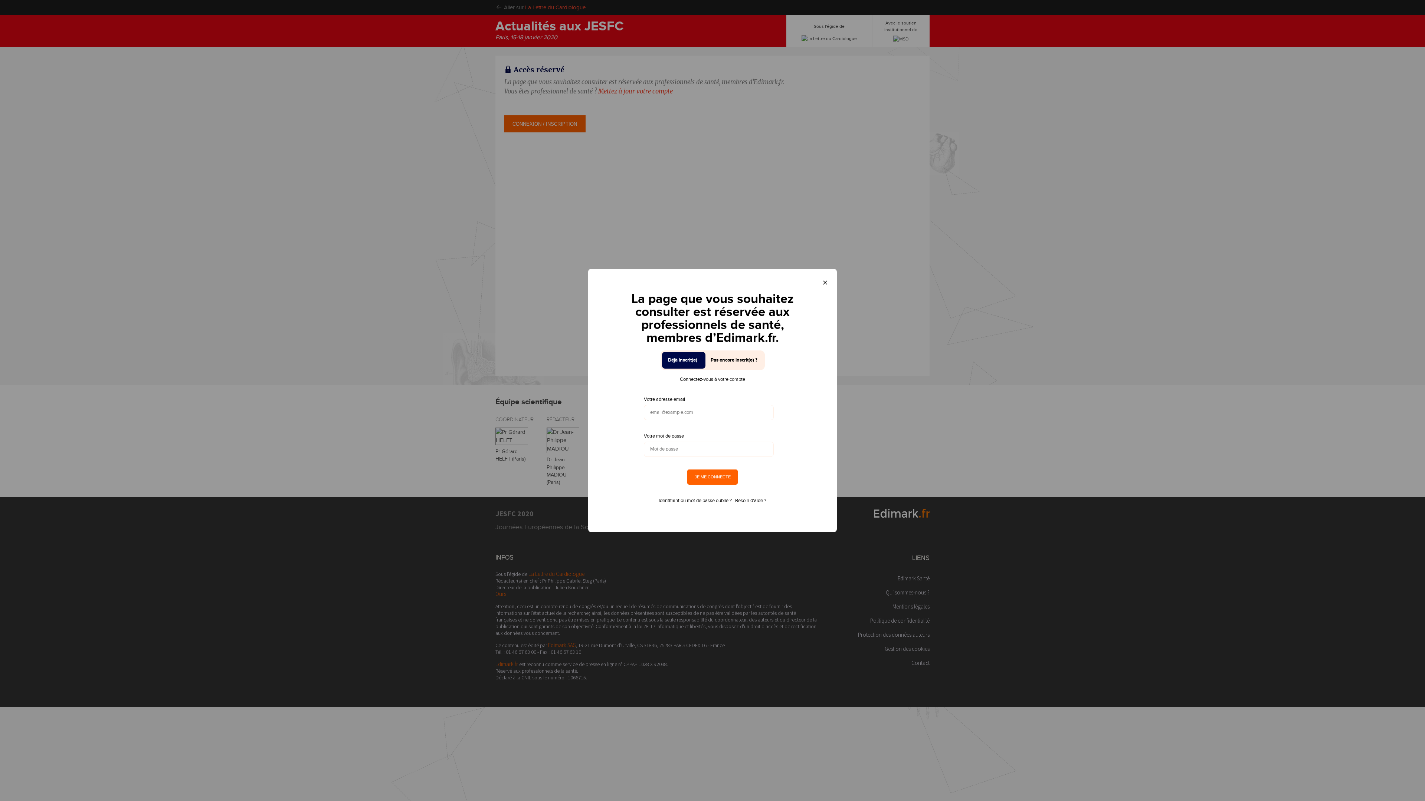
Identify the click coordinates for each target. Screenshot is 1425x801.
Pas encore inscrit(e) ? (734, 360)
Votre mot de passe (664, 436)
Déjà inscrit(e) (682, 360)
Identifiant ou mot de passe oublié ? (695, 501)
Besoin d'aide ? (750, 501)
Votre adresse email (664, 399)
